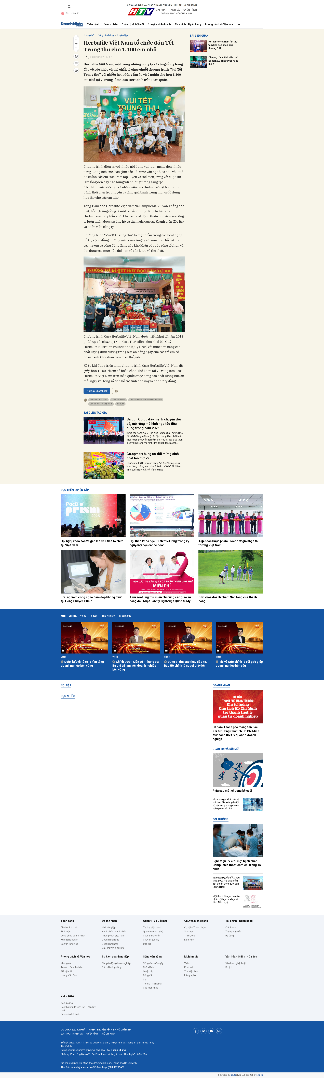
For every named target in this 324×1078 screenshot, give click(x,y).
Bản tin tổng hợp (69, 944)
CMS (236, 1075)
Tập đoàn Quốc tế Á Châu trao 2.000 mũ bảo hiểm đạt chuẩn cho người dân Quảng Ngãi (226, 882)
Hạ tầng (229, 935)
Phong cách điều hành (113, 935)
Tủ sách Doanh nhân (72, 967)
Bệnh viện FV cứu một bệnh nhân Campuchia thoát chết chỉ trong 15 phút (237, 865)
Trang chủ (89, 35)
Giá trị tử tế (66, 971)
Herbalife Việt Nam (98, 400)
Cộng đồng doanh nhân (73, 935)
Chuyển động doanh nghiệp (116, 963)
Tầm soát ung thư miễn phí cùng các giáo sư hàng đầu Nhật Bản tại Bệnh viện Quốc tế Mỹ (160, 599)
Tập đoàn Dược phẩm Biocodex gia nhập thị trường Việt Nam (228, 543)
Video (83, 615)
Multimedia (69, 616)
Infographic (125, 615)
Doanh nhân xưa (110, 939)
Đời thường (220, 819)
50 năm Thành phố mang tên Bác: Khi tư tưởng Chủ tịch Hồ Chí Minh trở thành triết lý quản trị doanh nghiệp (236, 733)
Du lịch (228, 967)
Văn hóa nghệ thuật (235, 963)
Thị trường (189, 935)
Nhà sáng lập (109, 927)
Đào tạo (147, 944)
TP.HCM (120, 404)
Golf (145, 979)
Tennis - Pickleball (152, 983)
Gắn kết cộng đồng (112, 967)
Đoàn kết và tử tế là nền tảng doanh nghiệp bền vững (82, 663)
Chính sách (231, 927)
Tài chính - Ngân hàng (188, 24)
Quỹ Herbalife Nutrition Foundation (146, 400)
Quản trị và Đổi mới (133, 24)
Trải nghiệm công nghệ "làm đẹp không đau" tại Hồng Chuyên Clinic (91, 599)
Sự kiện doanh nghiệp (115, 956)
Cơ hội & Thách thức (195, 927)
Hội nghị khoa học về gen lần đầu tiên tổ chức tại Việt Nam (92, 543)
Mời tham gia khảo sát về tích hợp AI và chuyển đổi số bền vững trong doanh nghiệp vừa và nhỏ (226, 804)
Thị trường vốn (233, 931)
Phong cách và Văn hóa (219, 24)
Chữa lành (148, 967)
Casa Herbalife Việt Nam (101, 404)
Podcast (94, 615)
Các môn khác (150, 987)
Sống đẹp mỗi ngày (153, 963)
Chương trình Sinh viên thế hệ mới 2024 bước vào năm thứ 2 (223, 60)
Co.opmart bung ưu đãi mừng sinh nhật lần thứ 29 (153, 456)
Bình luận (66, 931)
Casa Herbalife (118, 400)
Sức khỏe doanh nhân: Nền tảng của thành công (227, 599)
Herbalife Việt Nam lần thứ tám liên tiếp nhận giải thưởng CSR (222, 45)
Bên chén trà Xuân (70, 1014)
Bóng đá (147, 975)
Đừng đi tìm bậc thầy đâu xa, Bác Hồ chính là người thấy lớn (185, 663)
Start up (188, 931)
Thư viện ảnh (108, 615)
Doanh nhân (110, 24)
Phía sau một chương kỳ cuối (232, 790)
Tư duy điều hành (152, 927)
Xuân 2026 (67, 996)
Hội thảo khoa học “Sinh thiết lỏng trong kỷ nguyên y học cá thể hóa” (159, 543)
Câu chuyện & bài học (113, 948)
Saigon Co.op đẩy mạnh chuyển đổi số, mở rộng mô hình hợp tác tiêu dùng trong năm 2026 (154, 423)
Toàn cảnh (93, 24)
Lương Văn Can (69, 975)
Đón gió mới (67, 1003)
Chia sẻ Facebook (98, 391)
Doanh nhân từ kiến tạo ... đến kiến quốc (78, 1008)
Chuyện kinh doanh (159, 24)
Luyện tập (122, 35)
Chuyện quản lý (151, 939)
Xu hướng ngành (69, 939)
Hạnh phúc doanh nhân (114, 931)
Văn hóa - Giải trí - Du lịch (241, 956)
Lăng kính (189, 939)
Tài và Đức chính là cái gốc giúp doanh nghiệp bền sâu (239, 663)
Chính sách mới (69, 927)
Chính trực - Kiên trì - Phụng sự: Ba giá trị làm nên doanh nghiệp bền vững (135, 665)
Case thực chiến (151, 935)
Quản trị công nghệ (153, 931)
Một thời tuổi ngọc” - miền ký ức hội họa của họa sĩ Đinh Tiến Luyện (226, 899)
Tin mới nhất (72, 13)
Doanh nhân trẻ (110, 944)
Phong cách (67, 963)
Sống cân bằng (106, 35)
